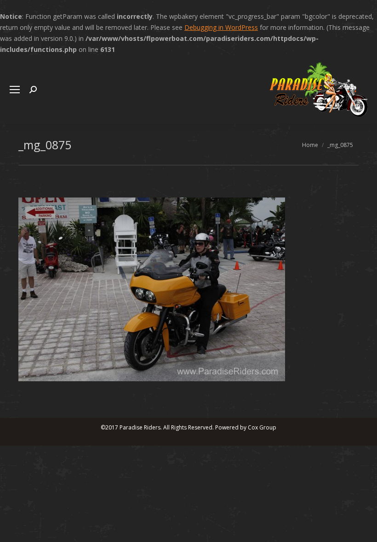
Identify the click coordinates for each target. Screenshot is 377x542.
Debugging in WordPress (221, 27)
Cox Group (262, 427)
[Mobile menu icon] (14, 89)
